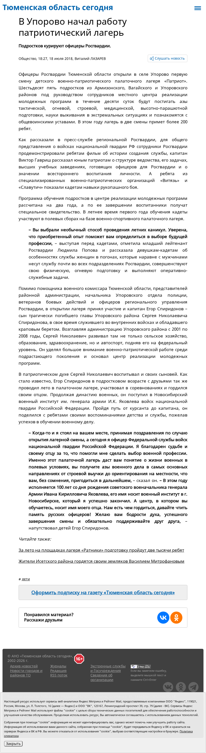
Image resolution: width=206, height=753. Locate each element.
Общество (27, 58)
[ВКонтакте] (163, 618)
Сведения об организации (101, 677)
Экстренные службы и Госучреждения (108, 668)
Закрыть (13, 743)
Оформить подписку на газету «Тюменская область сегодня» (103, 592)
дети (26, 579)
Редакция (58, 670)
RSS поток (58, 675)
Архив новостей (24, 666)
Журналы (58, 666)
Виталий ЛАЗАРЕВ (90, 58)
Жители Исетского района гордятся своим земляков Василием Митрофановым (101, 561)
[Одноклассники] (176, 618)
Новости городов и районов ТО (26, 672)
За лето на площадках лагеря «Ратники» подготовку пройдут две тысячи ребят (101, 550)
